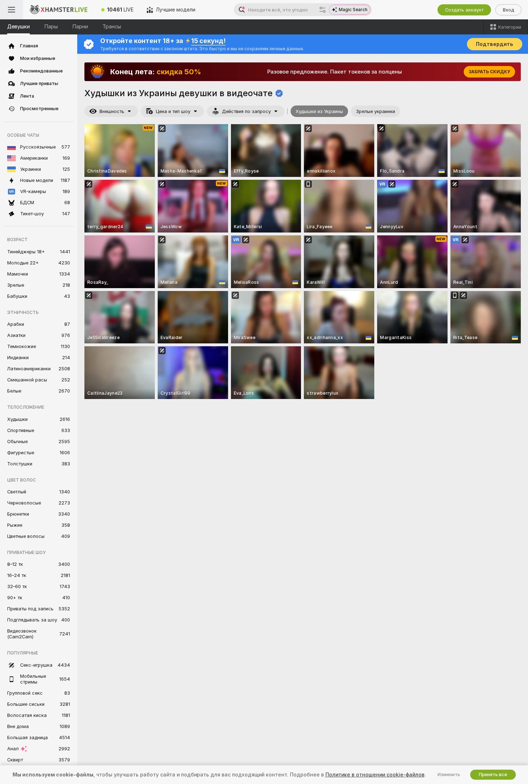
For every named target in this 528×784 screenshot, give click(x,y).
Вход (508, 10)
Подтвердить (494, 44)
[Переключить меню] (11, 9)
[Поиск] (323, 10)
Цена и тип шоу (173, 111)
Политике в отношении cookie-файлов (375, 775)
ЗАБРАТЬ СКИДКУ (489, 71)
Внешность (111, 111)
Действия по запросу (246, 111)
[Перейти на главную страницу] (59, 9)
